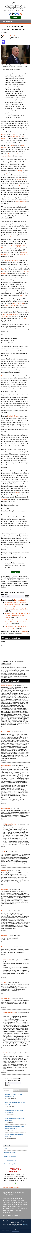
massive (3, 134)
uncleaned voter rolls (12, 154)
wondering (4, 499)
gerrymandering (21, 201)
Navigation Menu (7, 21)
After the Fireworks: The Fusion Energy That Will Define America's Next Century (17, 615)
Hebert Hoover (5, 376)
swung (20, 170)
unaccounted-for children (10, 314)
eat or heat (23, 295)
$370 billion (20, 179)
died (25, 318)
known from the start (16, 237)
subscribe (24, 632)
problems (14, 134)
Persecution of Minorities (10, 1160)
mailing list (25, 634)
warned (11, 145)
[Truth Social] (3, 43)
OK (16, 1230)
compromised (23, 254)
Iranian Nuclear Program (10, 1152)
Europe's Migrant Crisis (10, 1156)
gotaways (5, 316)
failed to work (14, 136)
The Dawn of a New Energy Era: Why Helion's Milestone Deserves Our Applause (17, 622)
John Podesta (23, 186)
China (5, 1148)
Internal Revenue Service (12, 260)
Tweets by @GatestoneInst (11, 1187)
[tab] (8, 1090)
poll (17, 492)
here (23, 267)
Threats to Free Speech (9, 1164)
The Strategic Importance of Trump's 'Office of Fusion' (16, 627)
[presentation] (8, 1090)
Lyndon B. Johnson (13, 416)
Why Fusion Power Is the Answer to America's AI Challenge (16, 603)
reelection (23, 376)
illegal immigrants (18, 303)
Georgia (5, 173)
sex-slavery (23, 310)
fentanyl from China (10, 305)
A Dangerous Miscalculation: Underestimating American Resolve (16, 608)
